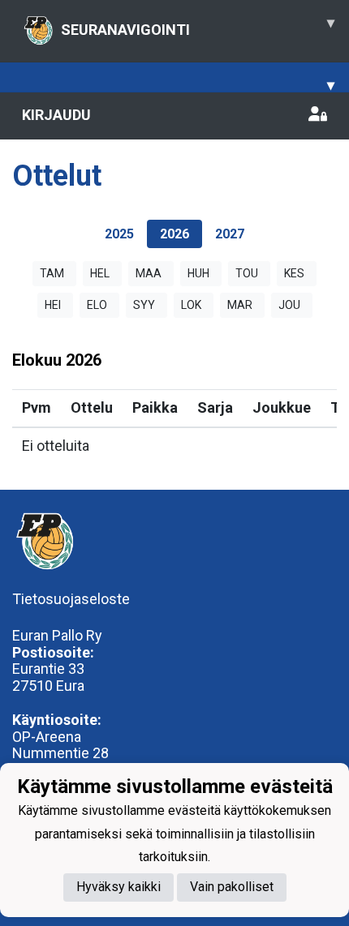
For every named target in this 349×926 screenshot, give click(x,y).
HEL (100, 273)
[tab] (119, 234)
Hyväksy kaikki (118, 886)
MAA (149, 273)
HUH (198, 273)
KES (294, 273)
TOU (246, 273)
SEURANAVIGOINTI (197, 26)
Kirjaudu (56, 114)
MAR (239, 304)
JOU (289, 304)
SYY (144, 304)
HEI (53, 304)
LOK (191, 304)
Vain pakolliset (232, 886)
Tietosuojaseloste (71, 598)
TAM (52, 273)
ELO (97, 304)
